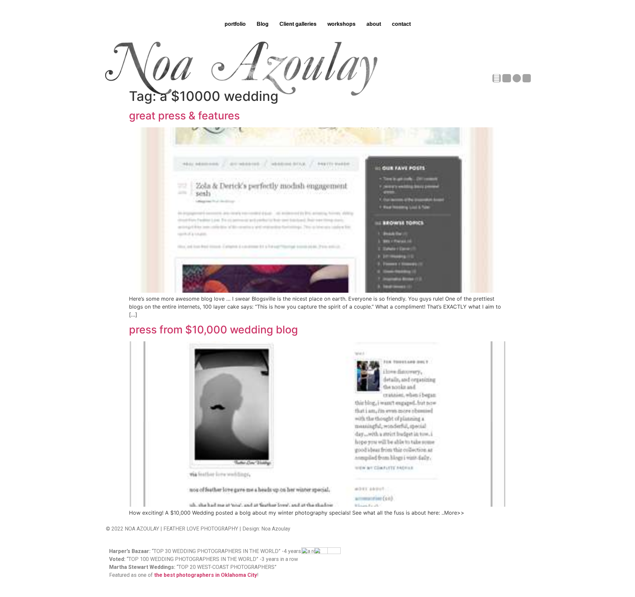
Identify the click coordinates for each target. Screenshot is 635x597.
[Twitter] (527, 78)
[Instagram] (506, 78)
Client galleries (298, 24)
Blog (263, 24)
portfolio (235, 24)
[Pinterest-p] (517, 78)
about (373, 24)
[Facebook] (496, 78)
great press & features (184, 115)
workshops (341, 24)
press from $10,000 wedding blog (213, 329)
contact (401, 24)
